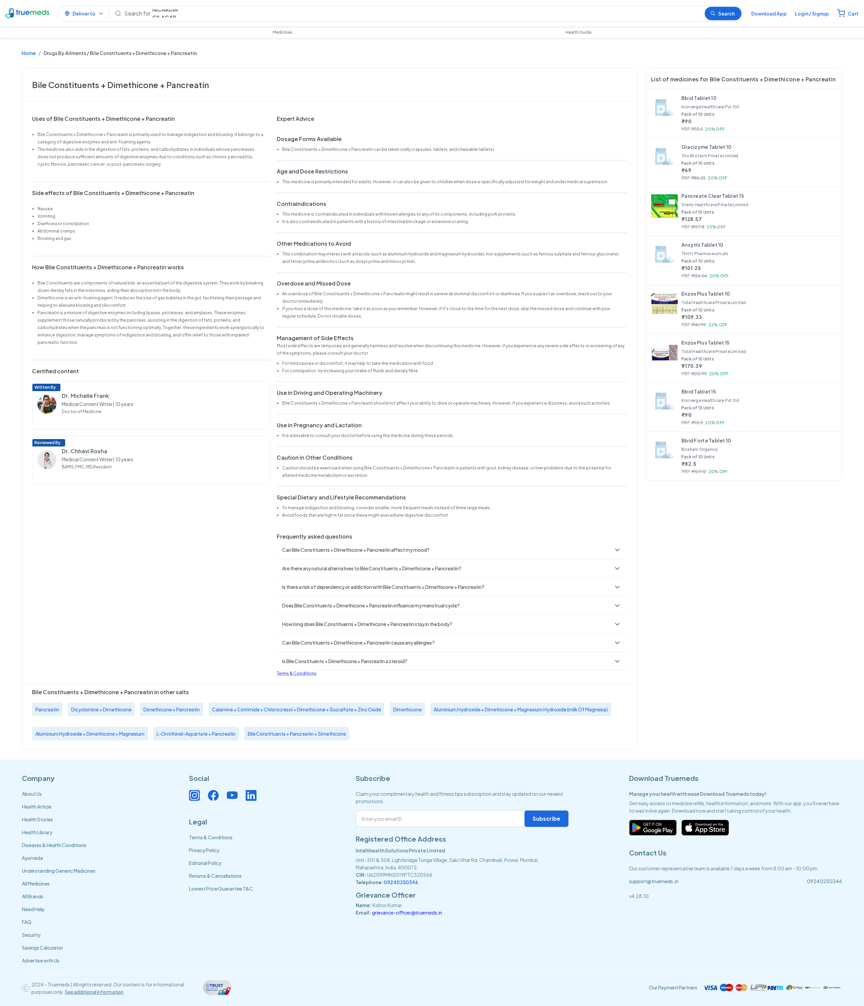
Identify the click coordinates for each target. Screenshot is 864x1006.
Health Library (37, 832)
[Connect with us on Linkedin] (251, 795)
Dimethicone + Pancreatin (171, 709)
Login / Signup (812, 13)
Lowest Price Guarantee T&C (221, 889)
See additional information (94, 992)
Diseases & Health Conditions (54, 845)
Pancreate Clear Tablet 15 (712, 196)
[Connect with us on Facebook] (213, 795)
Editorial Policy (205, 863)
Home (29, 53)
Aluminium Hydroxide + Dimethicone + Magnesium (89, 734)
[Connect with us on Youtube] (232, 795)
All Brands (32, 896)
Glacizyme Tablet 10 (706, 147)
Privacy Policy (204, 850)
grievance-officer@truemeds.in (407, 912)
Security (31, 935)
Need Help (33, 909)
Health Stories (37, 819)
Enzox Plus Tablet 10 (705, 294)
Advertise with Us (40, 960)
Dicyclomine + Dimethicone (101, 709)
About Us (32, 794)
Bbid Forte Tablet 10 (706, 440)
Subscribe (546, 818)
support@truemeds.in (653, 881)
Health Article (36, 807)
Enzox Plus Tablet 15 (705, 342)
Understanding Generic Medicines (59, 871)
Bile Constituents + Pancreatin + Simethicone (297, 734)
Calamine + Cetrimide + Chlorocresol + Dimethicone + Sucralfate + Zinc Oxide (296, 709)
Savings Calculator (42, 948)
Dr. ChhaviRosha (84, 451)
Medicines (283, 32)
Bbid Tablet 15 (698, 391)
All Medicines (36, 883)
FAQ (26, 922)
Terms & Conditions (297, 673)
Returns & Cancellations (215, 876)
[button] (452, 550)
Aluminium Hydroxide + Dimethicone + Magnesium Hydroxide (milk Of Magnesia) (521, 709)
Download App (769, 13)
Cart (853, 13)
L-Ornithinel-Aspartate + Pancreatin (196, 734)
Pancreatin (47, 709)
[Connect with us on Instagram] (194, 795)
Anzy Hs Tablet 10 (702, 245)
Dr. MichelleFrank (85, 395)
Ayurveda (32, 858)
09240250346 (401, 882)
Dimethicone (407, 709)
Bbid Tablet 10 (699, 98)
